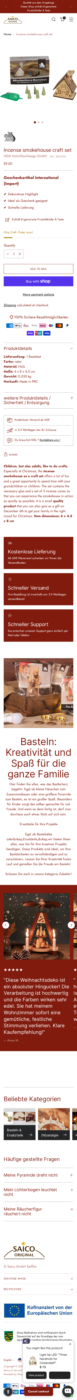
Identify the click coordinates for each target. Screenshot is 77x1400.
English (8, 1360)
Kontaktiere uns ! (50, 440)
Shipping (10, 305)
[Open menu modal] (71, 19)
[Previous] (6, 6)
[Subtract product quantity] (7, 254)
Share (13, 455)
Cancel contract (38, 1391)
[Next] (70, 6)
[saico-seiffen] (13, 19)
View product (36, 1375)
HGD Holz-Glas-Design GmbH (25, 156)
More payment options (38, 294)
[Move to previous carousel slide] (5, 925)
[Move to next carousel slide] (71, 925)
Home (7, 34)
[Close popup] (70, 1344)
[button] (8, 1392)
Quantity (9, 245)
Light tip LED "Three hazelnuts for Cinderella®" (53, 1359)
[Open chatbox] (68, 1391)
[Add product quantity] (20, 254)
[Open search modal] (53, 19)
